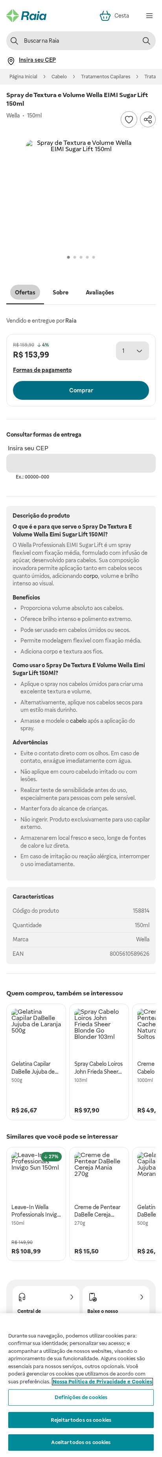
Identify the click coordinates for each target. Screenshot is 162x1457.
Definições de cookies (81, 1397)
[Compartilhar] (148, 119)
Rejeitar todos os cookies (81, 1420)
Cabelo (59, 76)
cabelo (78, 721)
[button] (81, 194)
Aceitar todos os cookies (80, 1442)
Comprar (81, 390)
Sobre (60, 292)
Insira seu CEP (28, 448)
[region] (81, 1385)
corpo (90, 576)
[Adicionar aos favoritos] (129, 119)
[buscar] (146, 41)
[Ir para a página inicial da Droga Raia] (26, 15)
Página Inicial (23, 76)
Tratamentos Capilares (105, 76)
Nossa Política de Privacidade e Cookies (102, 1382)
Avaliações (100, 292)
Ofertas (25, 292)
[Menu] (149, 15)
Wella (142, 939)
